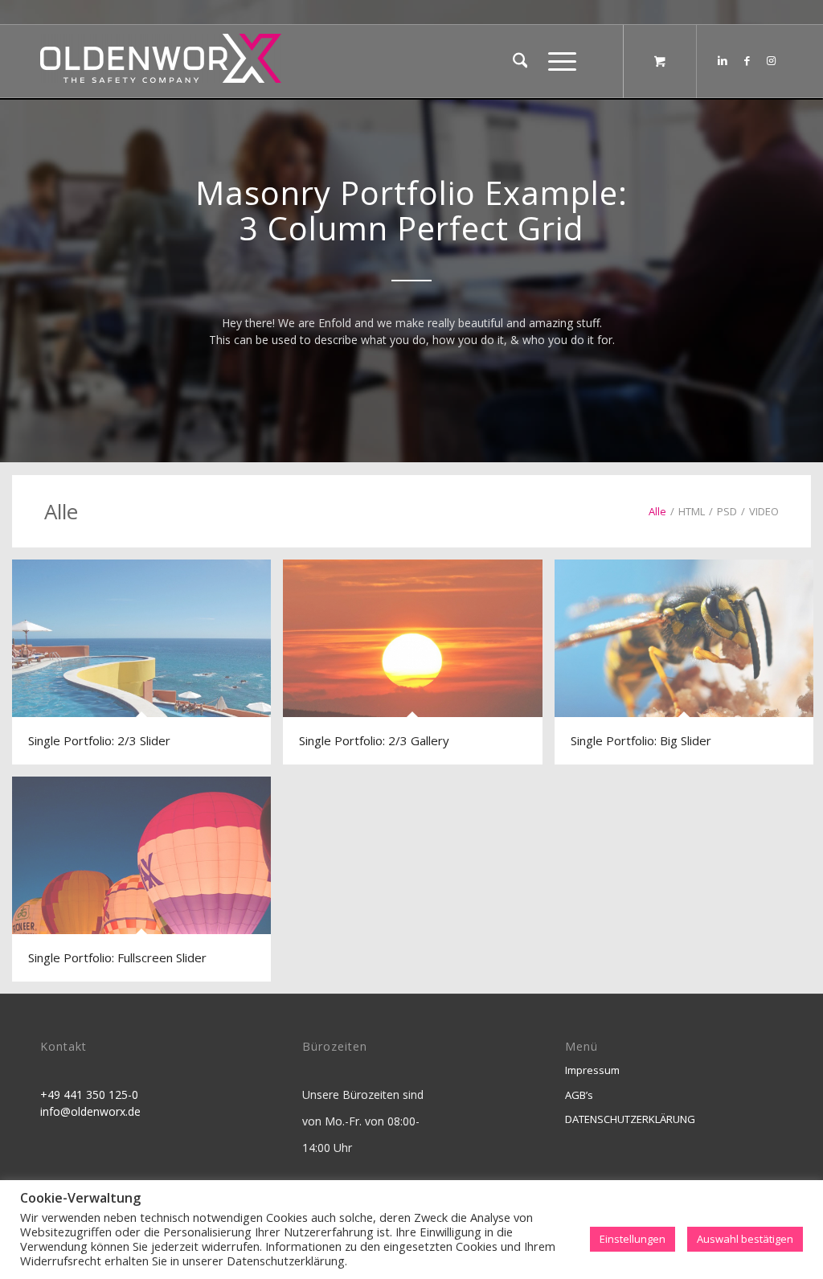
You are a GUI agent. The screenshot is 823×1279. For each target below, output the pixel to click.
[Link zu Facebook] (747, 60)
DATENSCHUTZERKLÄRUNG (630, 1119)
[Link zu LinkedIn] (722, 60)
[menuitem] (520, 61)
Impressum (592, 1070)
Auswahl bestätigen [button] (745, 1239)
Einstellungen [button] (632, 1239)
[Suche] (520, 61)
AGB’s (579, 1095)
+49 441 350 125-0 (89, 1094)
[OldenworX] (160, 65)
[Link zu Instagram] (771, 60)
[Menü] (557, 61)
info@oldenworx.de (90, 1111)
